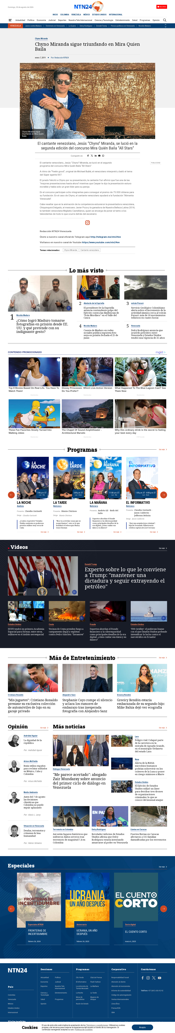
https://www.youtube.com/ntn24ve (101, 242)
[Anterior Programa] (11, 495)
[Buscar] (164, 20)
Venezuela (135, 326)
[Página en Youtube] (159, 978)
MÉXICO (86, 15)
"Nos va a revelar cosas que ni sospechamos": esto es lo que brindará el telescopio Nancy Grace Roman (68, 524)
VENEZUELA (76, 15)
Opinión (156, 20)
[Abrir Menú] (10, 20)
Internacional (13, 1012)
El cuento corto (136, 931)
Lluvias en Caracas (139, 829)
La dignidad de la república (33, 741)
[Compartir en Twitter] (92, 156)
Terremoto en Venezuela (55, 26)
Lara (137, 736)
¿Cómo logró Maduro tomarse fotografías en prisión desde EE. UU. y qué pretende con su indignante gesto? (42, 326)
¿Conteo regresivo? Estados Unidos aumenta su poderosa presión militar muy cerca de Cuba (32, 524)
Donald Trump (101, 26)
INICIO (55, 15)
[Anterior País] (165, 24)
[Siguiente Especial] (163, 908)
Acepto (142, 1027)
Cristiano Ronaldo (15, 695)
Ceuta (51, 624)
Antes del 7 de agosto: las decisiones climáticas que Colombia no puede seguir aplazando (35, 802)
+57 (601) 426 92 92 (155, 990)
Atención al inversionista (120, 986)
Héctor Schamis (35, 843)
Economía (41, 20)
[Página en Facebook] (142, 978)
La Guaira (72, 26)
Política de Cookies (84, 1029)
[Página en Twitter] (154, 978)
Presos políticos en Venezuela (123, 26)
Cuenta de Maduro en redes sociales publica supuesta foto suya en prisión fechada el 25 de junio (101, 334)
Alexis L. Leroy (34, 815)
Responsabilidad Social (120, 977)
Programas (145, 20)
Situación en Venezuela (34, 826)
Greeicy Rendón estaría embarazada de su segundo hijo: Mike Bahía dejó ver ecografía (141, 703)
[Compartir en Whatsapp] (103, 156)
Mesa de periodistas (80, 998)
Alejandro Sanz (69, 695)
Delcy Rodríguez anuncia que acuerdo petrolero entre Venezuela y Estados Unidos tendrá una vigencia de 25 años (148, 334)
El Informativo (138, 503)
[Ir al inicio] (21, 974)
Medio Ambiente (31, 792)
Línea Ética (115, 1004)
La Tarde (60, 503)
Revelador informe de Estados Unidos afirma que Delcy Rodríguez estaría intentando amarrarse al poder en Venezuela (110, 838)
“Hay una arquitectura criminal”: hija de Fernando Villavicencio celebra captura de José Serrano (142, 525)
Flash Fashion (95, 982)
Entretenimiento (123, 20)
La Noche (24, 503)
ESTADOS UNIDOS (99, 15)
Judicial (52, 20)
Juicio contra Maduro (33, 26)
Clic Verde (80, 977)
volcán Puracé (137, 303)
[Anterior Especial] (11, 908)
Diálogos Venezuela (61, 769)
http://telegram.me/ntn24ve (106, 237)
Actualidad (20, 20)
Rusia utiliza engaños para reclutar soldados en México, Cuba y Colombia (35, 769)
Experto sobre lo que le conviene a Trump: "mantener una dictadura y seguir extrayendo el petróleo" (125, 577)
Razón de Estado (82, 1004)
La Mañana (98, 503)
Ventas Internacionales (120, 999)
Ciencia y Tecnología (104, 20)
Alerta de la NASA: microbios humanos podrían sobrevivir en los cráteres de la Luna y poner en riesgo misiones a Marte (150, 769)
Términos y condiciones (97, 1025)
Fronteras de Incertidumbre (37, 932)
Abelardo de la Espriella (94, 303)
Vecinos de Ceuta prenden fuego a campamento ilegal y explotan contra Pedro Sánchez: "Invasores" (66, 632)
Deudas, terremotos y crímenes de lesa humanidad (34, 833)
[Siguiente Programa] (163, 495)
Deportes (62, 20)
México (10, 1004)
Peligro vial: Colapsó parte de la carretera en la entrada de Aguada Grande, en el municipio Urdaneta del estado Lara (150, 746)
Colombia (11, 995)
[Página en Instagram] (148, 978)
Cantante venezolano (90, 250)
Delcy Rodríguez (86, 26)
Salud (134, 20)
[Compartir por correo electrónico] (99, 156)
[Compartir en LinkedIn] (96, 156)
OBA (113, 1012)
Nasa (137, 759)
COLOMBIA (64, 15)
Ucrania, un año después (87, 932)
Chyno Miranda (41, 38)
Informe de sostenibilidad (121, 990)
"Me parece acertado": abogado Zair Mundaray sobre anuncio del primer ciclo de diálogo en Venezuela (80, 780)
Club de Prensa (96, 977)
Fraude (93, 624)
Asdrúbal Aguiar (31, 736)
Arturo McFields (31, 761)
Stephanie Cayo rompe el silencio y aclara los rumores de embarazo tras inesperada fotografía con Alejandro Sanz (87, 705)
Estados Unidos (14, 624)
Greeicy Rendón (124, 695)
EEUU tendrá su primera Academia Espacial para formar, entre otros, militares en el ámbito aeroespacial (26, 632)
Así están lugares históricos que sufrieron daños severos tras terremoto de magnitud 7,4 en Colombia (70, 838)
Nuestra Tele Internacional (80, 20)
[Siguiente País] (165, 27)
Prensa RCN (115, 1008)
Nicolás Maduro (145, 26)
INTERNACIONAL (115, 15)
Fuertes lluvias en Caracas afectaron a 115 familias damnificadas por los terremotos (148, 837)
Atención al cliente (118, 982)
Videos (19, 547)
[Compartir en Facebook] (88, 156)
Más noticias (69, 726)
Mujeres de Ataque (94, 998)
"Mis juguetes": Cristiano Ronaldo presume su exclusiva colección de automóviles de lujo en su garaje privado (33, 705)
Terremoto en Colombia (63, 829)
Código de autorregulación (121, 995)
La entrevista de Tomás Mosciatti (82, 987)
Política (30, 20)
